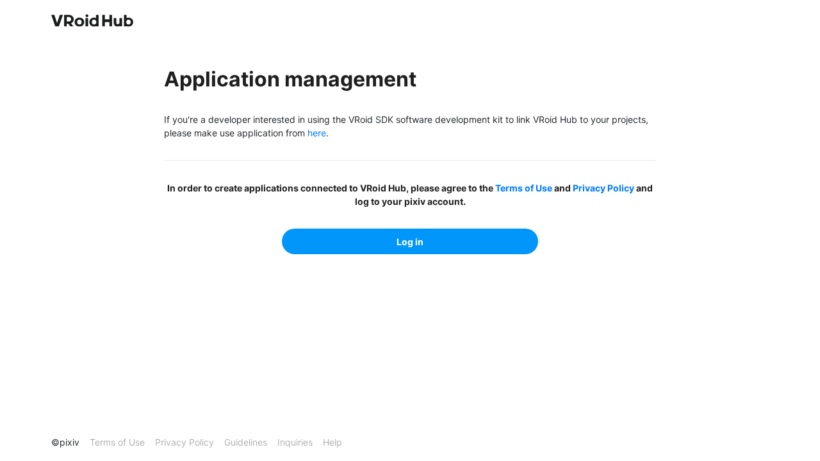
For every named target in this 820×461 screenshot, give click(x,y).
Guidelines (245, 442)
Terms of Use (523, 187)
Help (332, 442)
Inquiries (295, 442)
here (317, 132)
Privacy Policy (603, 187)
